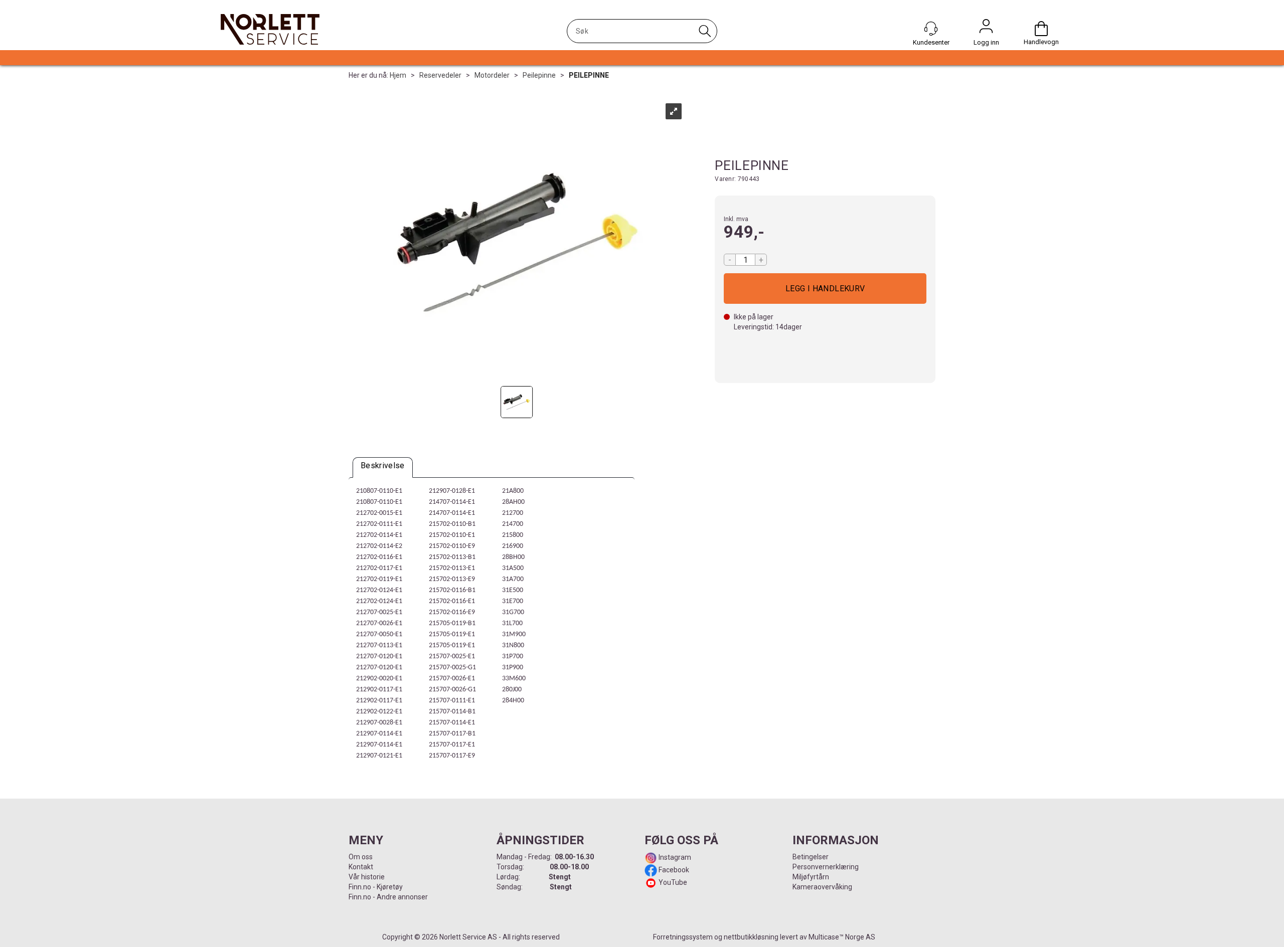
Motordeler (492, 75)
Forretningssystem (683, 937)
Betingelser (810, 857)
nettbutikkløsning (751, 937)
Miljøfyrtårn (810, 877)
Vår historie (367, 877)
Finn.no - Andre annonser (388, 897)
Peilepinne (539, 75)
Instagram (674, 857)
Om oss (361, 857)
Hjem (398, 75)
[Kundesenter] (930, 28)
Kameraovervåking (822, 887)
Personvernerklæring (825, 867)
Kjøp (825, 288)
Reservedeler (440, 75)
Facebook (673, 870)
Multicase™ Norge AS (842, 937)
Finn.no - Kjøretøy (376, 887)
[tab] (383, 467)
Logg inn (986, 28)
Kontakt (361, 867)
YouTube (673, 882)
